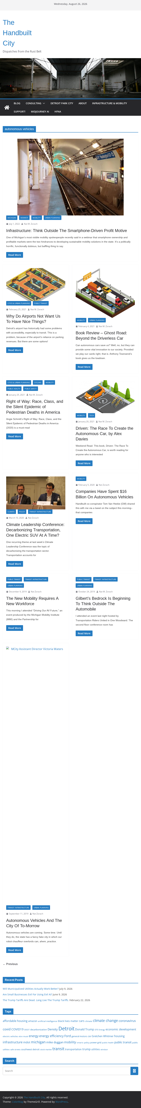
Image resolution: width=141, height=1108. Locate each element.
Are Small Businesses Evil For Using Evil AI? (27, 994)
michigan (38, 1042)
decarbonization (38, 1029)
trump (86, 1049)
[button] (43, 103)
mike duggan (54, 1042)
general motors (79, 1036)
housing (119, 1036)
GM (89, 1036)
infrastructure (13, 1042)
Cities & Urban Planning (19, 303)
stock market (46, 1049)
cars (81, 1021)
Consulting (33, 103)
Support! (19, 111)
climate (88, 1021)
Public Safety (31, 388)
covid (7, 1029)
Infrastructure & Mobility (109, 103)
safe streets (15, 1049)
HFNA (58, 111)
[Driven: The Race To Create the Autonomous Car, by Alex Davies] (105, 396)
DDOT (27, 1029)
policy (87, 1042)
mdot (26, 1042)
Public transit (40, 303)
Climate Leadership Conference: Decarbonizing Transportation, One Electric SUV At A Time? (35, 530)
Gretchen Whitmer (102, 1036)
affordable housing (15, 1021)
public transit (123, 1042)
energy (34, 1036)
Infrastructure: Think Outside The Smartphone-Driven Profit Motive (66, 230)
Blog (17, 103)
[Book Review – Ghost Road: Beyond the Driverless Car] (105, 293)
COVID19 (17, 1029)
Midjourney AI (40, 111)
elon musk (23, 1036)
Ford (67, 1036)
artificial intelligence (47, 1021)
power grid (95, 1042)
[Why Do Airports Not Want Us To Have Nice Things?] (35, 284)
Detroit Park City (62, 103)
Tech (91, 415)
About (83, 103)
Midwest (24, 217)
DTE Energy (100, 1029)
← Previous (10, 964)
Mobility (37, 217)
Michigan (12, 217)
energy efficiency (51, 1036)
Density (53, 1029)
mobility (70, 1042)
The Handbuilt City (17, 33)
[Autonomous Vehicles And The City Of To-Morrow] (35, 776)
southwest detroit (30, 1049)
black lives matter (68, 1021)
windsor (104, 1049)
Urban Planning (52, 217)
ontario (80, 1042)
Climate (11, 511)
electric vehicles (10, 1036)
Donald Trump (84, 1029)
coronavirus (127, 1021)
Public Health (14, 388)
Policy (22, 511)
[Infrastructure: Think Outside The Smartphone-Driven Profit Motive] (70, 177)
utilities (95, 1049)
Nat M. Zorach (30, 223)
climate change (105, 1020)
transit (58, 1048)
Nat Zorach (33, 517)
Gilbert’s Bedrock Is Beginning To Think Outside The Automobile (103, 603)
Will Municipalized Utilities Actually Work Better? (31, 988)
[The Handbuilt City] (70, 60)
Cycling (37, 382)
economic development (121, 1029)
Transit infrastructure (40, 511)
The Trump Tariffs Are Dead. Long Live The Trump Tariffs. (36, 1000)
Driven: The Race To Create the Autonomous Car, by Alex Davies (104, 433)
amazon (32, 1021)
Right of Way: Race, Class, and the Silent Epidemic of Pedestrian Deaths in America (34, 406)
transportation (73, 1049)
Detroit (66, 1028)
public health (108, 1042)
